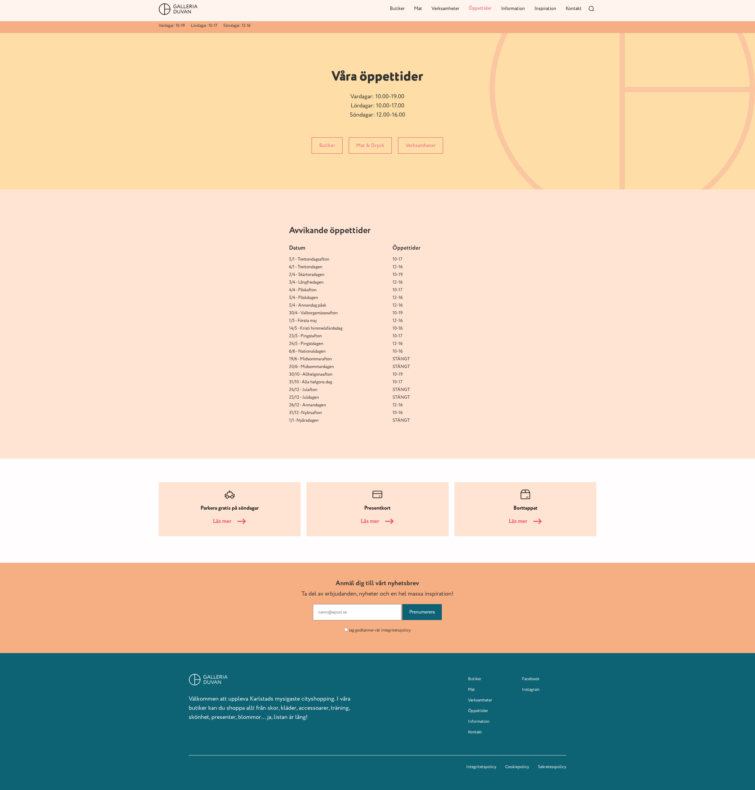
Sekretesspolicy (552, 767)
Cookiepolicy (517, 767)
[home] (178, 9)
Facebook (530, 679)
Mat (418, 8)
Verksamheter (445, 8)
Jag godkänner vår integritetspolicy (380, 630)
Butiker (397, 8)
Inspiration (545, 8)
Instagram (530, 689)
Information (513, 8)
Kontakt (574, 8)
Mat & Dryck (370, 145)
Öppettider (480, 8)
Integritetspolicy (481, 767)
